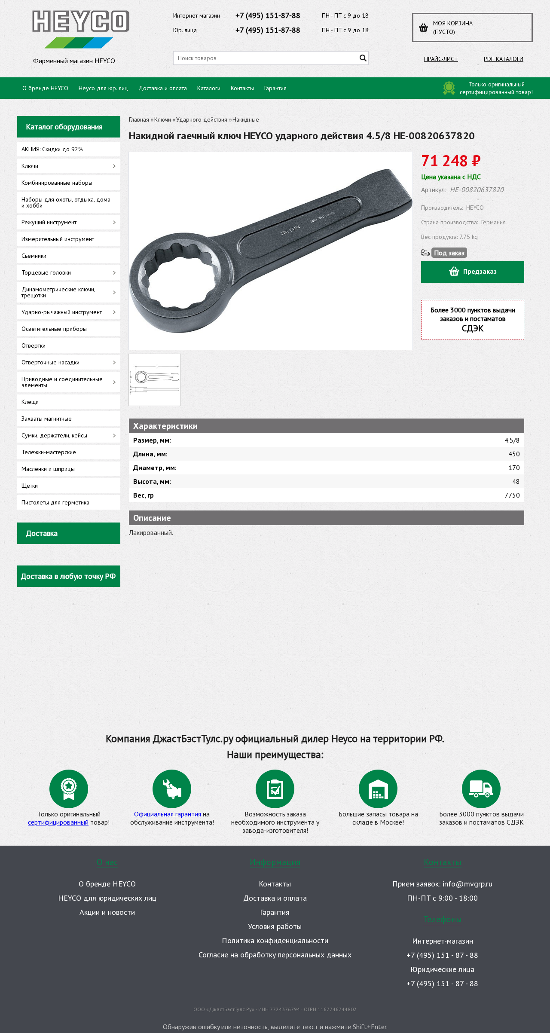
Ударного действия (201, 119)
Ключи (162, 119)
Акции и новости (107, 912)
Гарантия (275, 88)
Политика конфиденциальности (275, 940)
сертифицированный (58, 822)
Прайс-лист (441, 59)
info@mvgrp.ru (467, 884)
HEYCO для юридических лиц (107, 898)
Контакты (242, 88)
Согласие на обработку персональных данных (275, 955)
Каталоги (208, 88)
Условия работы (275, 926)
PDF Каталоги (503, 59)
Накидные (245, 119)
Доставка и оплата (162, 88)
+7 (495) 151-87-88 (267, 15)
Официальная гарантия (167, 814)
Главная (139, 119)
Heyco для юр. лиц (103, 88)
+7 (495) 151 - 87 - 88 (442, 955)
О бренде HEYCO (45, 88)
